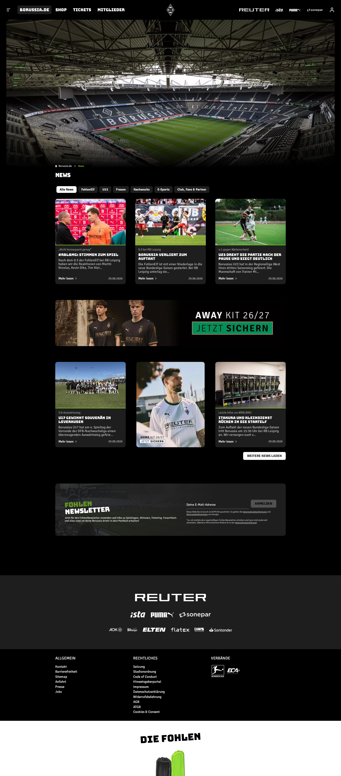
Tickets (82, 10)
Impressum (141, 687)
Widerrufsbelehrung (147, 697)
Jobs (58, 692)
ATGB (137, 707)
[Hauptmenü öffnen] (8, 9)
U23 (105, 189)
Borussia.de (34, 10)
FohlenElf (88, 189)
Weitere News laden (264, 456)
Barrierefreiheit (66, 672)
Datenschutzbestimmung (255, 512)
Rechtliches (145, 658)
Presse (59, 687)
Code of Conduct (145, 677)
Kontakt (61, 667)
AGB (136, 702)
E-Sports (163, 189)
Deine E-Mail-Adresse (201, 505)
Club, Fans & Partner (191, 189)
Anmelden (263, 503)
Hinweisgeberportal (147, 682)
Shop (61, 10)
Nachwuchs (142, 189)
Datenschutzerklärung (245, 522)
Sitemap (61, 677)
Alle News (66, 189)
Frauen (121, 189)
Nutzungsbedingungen (197, 514)
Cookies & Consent (146, 712)
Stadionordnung (144, 672)
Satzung (139, 667)
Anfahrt (60, 682)
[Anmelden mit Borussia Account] (332, 10)
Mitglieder (111, 10)
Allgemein (65, 658)
